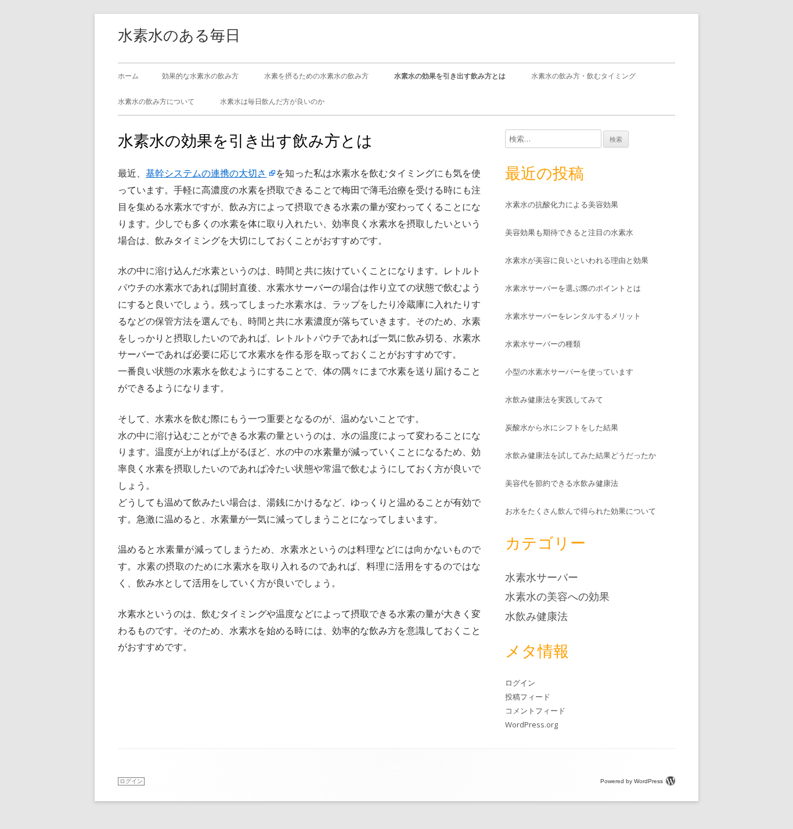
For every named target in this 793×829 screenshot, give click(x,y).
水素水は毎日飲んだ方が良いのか (272, 101)
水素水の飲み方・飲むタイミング (583, 76)
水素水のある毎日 (179, 34)
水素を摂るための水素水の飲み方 (316, 76)
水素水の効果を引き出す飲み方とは (450, 76)
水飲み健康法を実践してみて (554, 399)
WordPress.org (531, 724)
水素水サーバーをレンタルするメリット (573, 316)
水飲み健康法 (536, 616)
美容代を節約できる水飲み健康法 (561, 483)
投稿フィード (527, 696)
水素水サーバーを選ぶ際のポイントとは (573, 288)
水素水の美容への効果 (557, 596)
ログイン (520, 682)
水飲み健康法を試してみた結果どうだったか (580, 455)
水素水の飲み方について (156, 101)
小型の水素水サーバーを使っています (569, 371)
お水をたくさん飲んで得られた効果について (580, 511)
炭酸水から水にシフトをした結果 (561, 427)
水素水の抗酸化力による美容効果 (561, 204)
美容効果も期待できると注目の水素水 (569, 232)
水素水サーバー (541, 577)
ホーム (128, 76)
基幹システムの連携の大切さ (206, 173)
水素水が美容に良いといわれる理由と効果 (576, 260)
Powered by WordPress (631, 781)
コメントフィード (535, 710)
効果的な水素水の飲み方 (200, 76)
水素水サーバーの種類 (543, 343)
